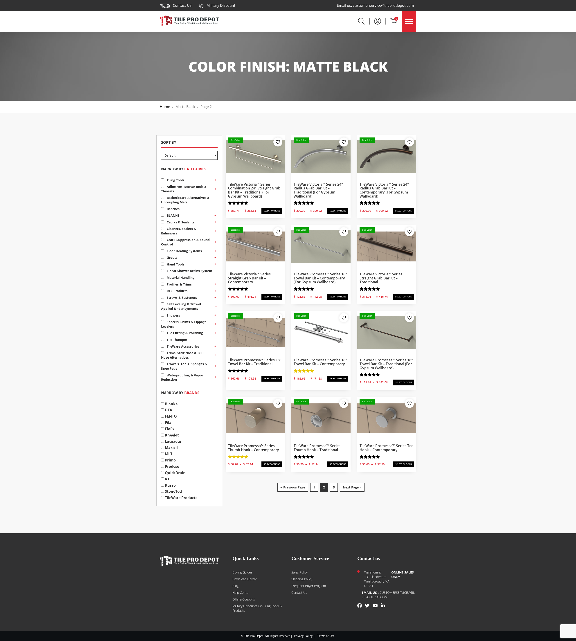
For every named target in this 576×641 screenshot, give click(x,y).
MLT (168, 453)
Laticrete (172, 441)
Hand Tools (175, 264)
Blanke (171, 403)
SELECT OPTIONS (272, 210)
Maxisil (171, 447)
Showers (173, 315)
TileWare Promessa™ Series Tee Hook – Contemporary (386, 447)
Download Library (244, 579)
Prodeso (171, 466)
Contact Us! (182, 5)
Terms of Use (325, 636)
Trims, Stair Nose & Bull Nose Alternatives (182, 355)
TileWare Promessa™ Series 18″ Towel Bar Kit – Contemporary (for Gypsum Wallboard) (320, 278)
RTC (168, 479)
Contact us (299, 592)
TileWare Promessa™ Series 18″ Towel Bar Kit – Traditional (254, 362)
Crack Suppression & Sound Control (185, 242)
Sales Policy (299, 572)
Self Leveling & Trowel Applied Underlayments (181, 306)
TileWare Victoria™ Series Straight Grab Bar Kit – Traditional (381, 278)
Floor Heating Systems (184, 251)
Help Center (241, 592)
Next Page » (352, 487)
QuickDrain (175, 472)
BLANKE (172, 215)
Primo (170, 460)
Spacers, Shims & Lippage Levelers (183, 324)
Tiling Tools (175, 180)
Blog (235, 586)
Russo (170, 485)
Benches (173, 209)
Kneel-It (171, 435)
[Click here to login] (377, 20)
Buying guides (242, 572)
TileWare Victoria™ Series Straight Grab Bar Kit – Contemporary (249, 278)
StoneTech (174, 491)
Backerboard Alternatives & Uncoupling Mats (185, 200)
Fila (167, 422)
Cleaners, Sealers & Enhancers (178, 231)
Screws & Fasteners (181, 297)
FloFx (169, 428)
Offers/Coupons (243, 599)
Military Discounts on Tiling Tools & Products (257, 608)
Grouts (171, 257)
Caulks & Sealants (180, 222)
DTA (168, 409)
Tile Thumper (176, 339)
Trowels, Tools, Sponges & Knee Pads (184, 366)
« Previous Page (292, 487)
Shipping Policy (301, 579)
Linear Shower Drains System (189, 271)
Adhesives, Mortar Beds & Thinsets (184, 188)
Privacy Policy (303, 636)
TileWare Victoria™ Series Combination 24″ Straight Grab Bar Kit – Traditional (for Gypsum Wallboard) (254, 190)
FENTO (170, 416)
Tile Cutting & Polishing (184, 333)
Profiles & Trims (179, 284)
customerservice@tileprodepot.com (383, 5)
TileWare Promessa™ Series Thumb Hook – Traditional (317, 447)
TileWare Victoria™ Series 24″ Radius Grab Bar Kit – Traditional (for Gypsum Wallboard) (318, 190)
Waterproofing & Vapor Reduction (182, 377)
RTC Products (176, 291)
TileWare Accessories (182, 346)
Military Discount (220, 5)
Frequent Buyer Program (308, 586)
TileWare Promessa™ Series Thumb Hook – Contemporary (253, 447)
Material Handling (180, 277)
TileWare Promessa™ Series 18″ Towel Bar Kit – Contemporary (320, 362)
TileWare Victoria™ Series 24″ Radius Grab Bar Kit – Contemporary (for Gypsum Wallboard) (384, 190)
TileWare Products (180, 497)
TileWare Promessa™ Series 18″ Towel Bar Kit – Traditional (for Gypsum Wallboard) (386, 364)
